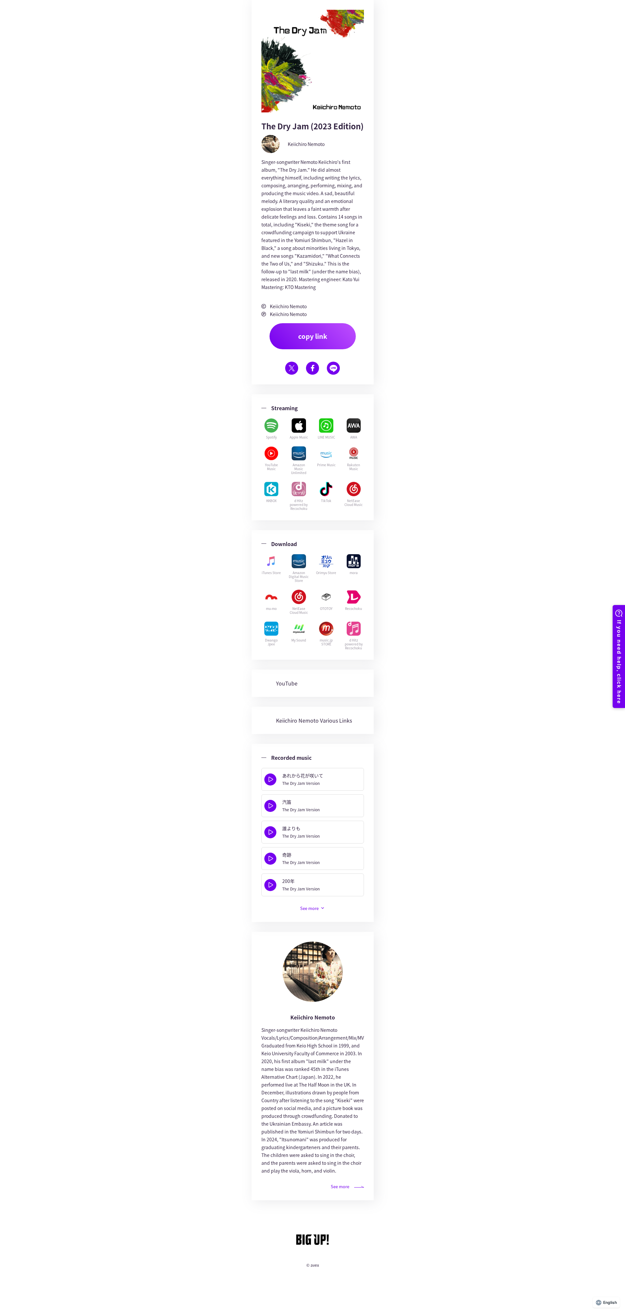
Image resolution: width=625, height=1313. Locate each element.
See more (340, 1186)
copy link (312, 336)
